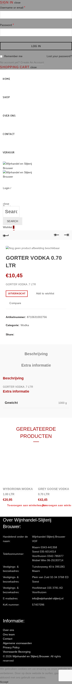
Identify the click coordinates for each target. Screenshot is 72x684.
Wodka (25, 325)
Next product (66, 235)
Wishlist (8, 227)
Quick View (30, 462)
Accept (4, 681)
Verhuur (9, 152)
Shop (6, 97)
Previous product (56, 235)
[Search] (4, 199)
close (17, 2)
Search (12, 221)
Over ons (9, 115)
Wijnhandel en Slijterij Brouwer (30, 656)
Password (7, 25)
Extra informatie (36, 365)
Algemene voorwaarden (17, 643)
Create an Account (32, 62)
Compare (15, 303)
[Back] (6, 235)
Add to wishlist (45, 293)
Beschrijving (36, 354)
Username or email (12, 7)
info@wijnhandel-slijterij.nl (47, 598)
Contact (9, 134)
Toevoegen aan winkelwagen (27, 505)
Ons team (9, 634)
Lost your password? (59, 56)
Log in (36, 46)
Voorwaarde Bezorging (17, 651)
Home (6, 78)
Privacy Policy (11, 647)
